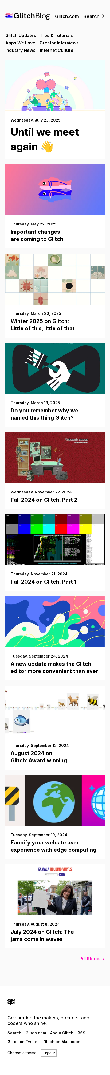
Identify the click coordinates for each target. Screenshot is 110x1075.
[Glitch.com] (55, 1002)
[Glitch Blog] (27, 16)
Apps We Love (20, 42)
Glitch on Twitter (23, 1041)
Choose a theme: (22, 1053)
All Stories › (92, 958)
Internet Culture (56, 50)
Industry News (20, 50)
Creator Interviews (59, 42)
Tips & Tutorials (56, 35)
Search (91, 16)
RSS (81, 1033)
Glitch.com (67, 16)
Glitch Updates (20, 35)
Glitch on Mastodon (61, 1041)
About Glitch (61, 1033)
